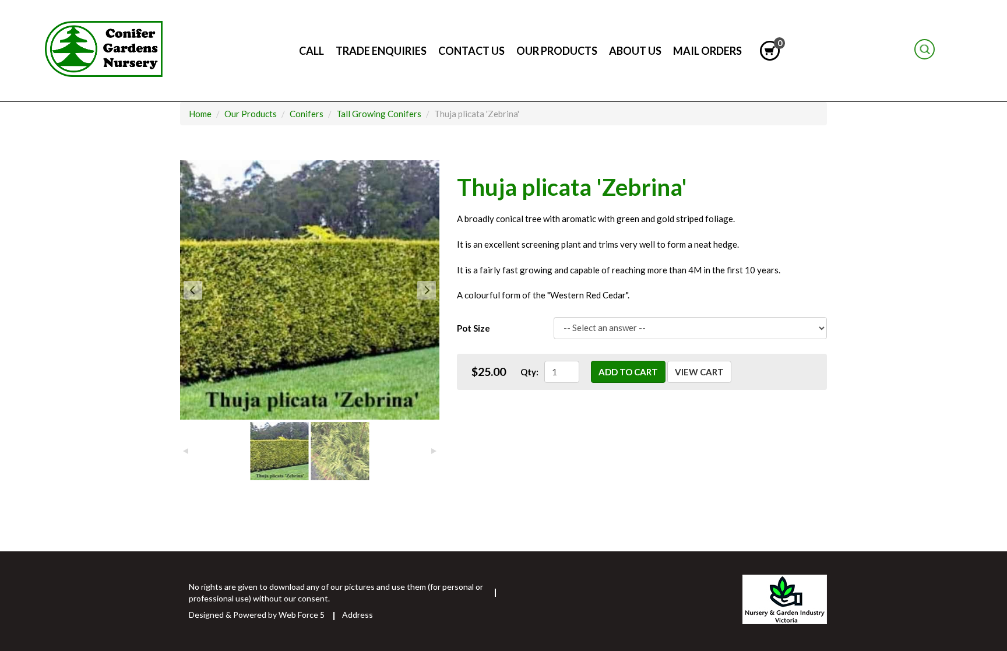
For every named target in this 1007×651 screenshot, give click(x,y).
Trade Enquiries (381, 50)
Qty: (529, 372)
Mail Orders (707, 50)
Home (952, 51)
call (311, 50)
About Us (635, 50)
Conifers (306, 113)
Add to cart (628, 372)
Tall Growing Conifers (378, 113)
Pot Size (473, 328)
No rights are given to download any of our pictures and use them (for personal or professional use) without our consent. (336, 592)
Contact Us (471, 50)
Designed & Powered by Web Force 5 (257, 615)
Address (357, 615)
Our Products (556, 50)
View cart (699, 372)
